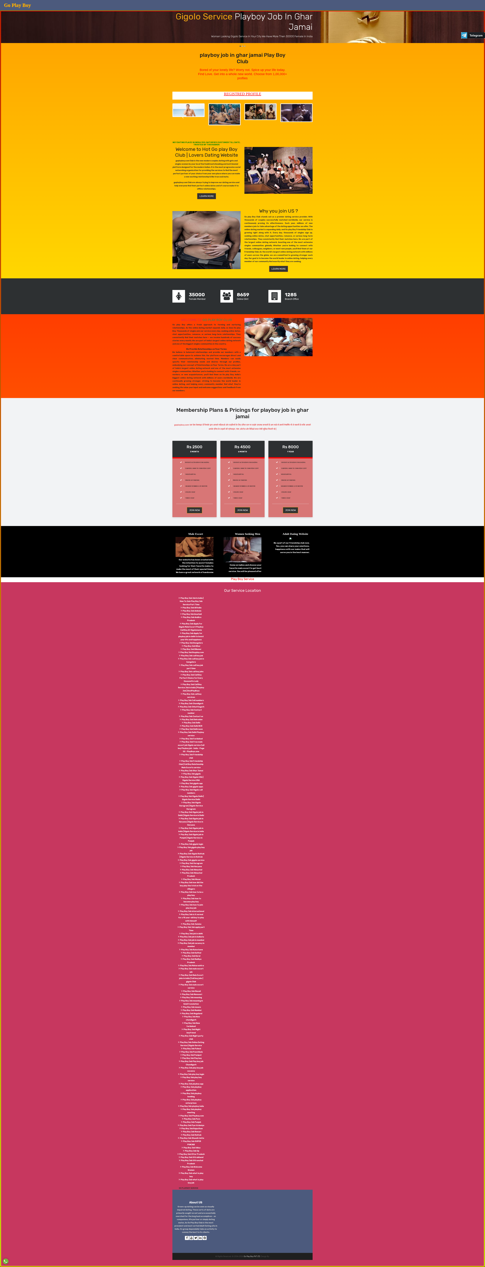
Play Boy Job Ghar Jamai (192, 771)
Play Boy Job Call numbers (192, 700)
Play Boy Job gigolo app (192, 783)
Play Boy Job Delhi (192, 723)
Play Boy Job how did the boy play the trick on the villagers (191, 885)
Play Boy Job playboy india (192, 1106)
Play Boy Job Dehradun (192, 720)
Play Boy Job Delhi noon (192, 729)
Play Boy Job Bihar (192, 646)
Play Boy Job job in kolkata (192, 937)
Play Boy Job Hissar (192, 879)
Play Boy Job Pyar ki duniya (192, 1125)
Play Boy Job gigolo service (192, 860)
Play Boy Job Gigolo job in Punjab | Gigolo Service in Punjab (191, 838)
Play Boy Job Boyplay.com (192, 652)
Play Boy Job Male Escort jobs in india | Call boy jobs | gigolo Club (191, 978)
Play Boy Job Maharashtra (192, 966)
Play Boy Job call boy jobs (191, 672)
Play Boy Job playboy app (192, 1084)
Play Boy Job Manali (192, 991)
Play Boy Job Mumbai (192, 1010)
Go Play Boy (17, 5)
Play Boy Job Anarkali (192, 614)
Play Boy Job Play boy (192, 1058)
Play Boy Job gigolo (192, 774)
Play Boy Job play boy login (192, 1074)
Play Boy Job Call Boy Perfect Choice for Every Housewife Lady (191, 678)
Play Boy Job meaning (192, 997)
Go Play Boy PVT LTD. (252, 1256)
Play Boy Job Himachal (192, 870)
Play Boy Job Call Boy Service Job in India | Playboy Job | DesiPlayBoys (191, 687)
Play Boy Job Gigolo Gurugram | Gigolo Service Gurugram (191, 806)
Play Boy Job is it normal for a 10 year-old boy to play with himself (191, 917)
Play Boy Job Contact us (192, 716)
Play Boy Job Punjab (192, 1122)
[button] (182, 117)
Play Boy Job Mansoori (192, 994)
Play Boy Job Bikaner (192, 649)
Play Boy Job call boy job (192, 656)
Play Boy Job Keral (192, 956)
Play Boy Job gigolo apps (192, 787)
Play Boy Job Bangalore (192, 643)
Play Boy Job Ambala (192, 611)
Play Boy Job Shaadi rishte (192, 1138)
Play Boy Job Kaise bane (192, 950)
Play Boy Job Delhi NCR (192, 726)
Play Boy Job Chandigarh (192, 703)
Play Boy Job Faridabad (192, 739)
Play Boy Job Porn (192, 1119)
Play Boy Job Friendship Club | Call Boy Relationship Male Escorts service (191, 764)
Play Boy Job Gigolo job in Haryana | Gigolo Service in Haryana (191, 822)
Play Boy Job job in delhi (192, 934)
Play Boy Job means (192, 1007)
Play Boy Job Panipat (192, 1055)
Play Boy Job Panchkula (192, 1052)
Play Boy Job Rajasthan (192, 1129)
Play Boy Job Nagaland (192, 1014)
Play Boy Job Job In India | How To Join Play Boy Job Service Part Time (191, 601)
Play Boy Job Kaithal (192, 953)
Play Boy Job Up (192, 1151)
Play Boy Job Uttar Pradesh (192, 1154)
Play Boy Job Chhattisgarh (192, 707)
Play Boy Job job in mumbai (192, 940)
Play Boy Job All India (192, 608)
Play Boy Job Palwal (192, 1049)
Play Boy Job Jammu (192, 924)
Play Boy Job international (192, 911)
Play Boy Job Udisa (192, 1148)
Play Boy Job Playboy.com (192, 1116)
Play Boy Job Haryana (192, 866)
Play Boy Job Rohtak (192, 1135)
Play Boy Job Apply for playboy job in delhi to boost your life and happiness (191, 636)
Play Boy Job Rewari (192, 1132)
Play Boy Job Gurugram (192, 863)
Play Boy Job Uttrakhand (192, 1157)
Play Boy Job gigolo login (192, 844)
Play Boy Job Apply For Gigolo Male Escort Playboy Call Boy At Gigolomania (191, 627)
